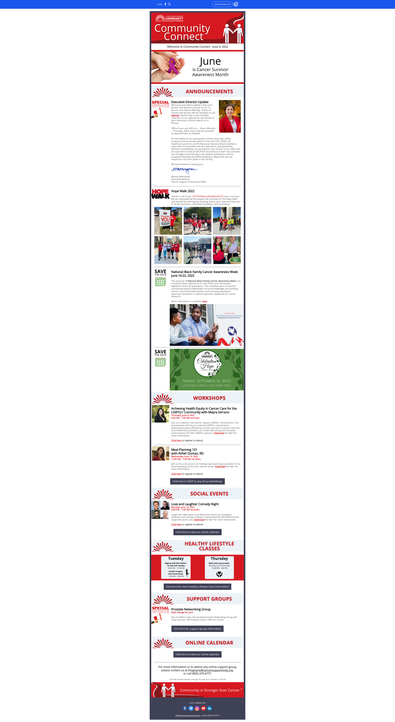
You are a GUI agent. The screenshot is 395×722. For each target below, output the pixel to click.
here (204, 301)
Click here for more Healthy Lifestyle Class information (197, 586)
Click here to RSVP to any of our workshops (197, 481)
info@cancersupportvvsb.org (187, 715)
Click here (176, 440)
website (175, 115)
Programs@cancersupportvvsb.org (211, 670)
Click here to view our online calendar (197, 532)
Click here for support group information (197, 628)
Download (219, 432)
